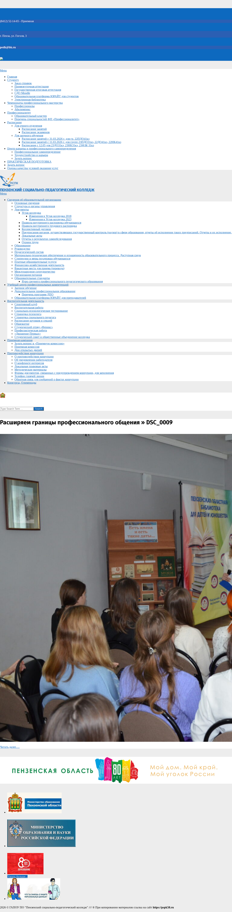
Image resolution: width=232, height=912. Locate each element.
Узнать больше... (17, 876)
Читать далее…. (10, 746)
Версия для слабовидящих (19, 59)
